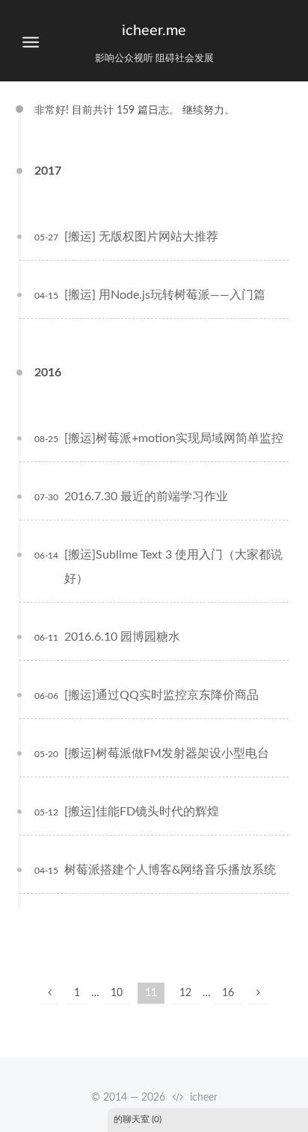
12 (185, 993)
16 (228, 993)
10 (117, 993)
